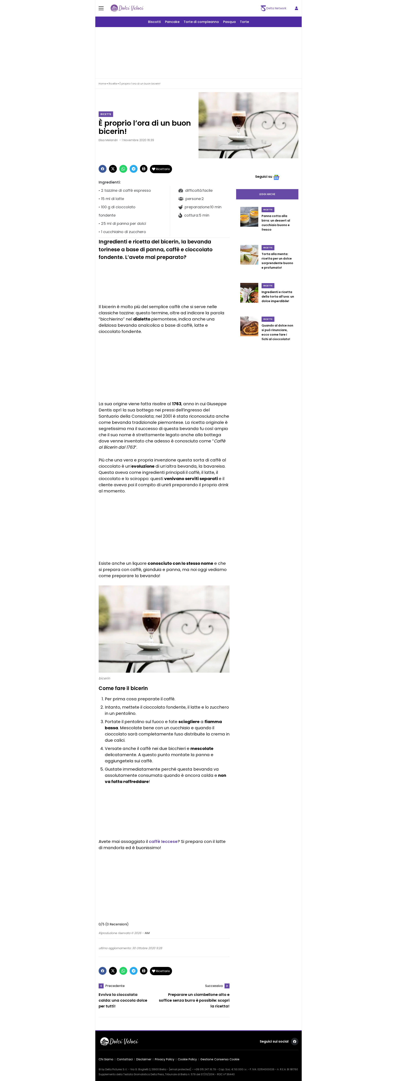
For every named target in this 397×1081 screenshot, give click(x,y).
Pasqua (229, 21)
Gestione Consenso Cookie (219, 1059)
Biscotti (154, 21)
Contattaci (125, 1059)
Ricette (113, 83)
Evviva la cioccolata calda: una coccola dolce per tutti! (123, 1000)
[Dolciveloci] (127, 8)
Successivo (214, 985)
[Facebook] (102, 169)
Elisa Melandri (108, 140)
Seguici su (263, 176)
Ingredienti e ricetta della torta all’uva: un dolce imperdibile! (278, 296)
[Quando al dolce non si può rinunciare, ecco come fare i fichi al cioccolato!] (249, 332)
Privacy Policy (164, 1059)
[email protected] (180, 1069)
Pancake (172, 21)
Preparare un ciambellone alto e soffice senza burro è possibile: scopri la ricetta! (194, 1000)
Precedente (115, 985)
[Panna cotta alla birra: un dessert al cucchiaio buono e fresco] (249, 223)
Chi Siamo (106, 1059)
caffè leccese (163, 841)
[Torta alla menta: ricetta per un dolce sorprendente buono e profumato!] (249, 261)
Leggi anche (267, 194)
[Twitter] (113, 169)
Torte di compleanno (201, 21)
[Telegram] (134, 169)
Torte (244, 21)
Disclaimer (143, 1059)
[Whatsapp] (123, 169)
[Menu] (104, 8)
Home (102, 83)
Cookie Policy (187, 1059)
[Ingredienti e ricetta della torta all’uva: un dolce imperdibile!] (249, 297)
